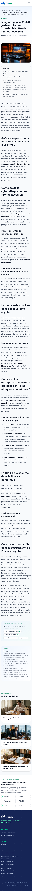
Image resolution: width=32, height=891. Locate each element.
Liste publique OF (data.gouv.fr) (10, 856)
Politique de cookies (7, 873)
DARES (5, 805)
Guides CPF (10, 10)
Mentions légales (6, 868)
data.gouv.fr (7, 796)
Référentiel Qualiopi (7, 859)
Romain (3, 35)
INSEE (20, 805)
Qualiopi (21, 796)
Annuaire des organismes (8, 832)
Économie (18, 10)
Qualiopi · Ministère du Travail (12, 631)
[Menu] (29, 3)
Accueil (3, 10)
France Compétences (10, 638)
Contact (3, 844)
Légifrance (22, 638)
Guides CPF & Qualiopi (7, 835)
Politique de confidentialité (8, 871)
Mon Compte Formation (10, 634)
